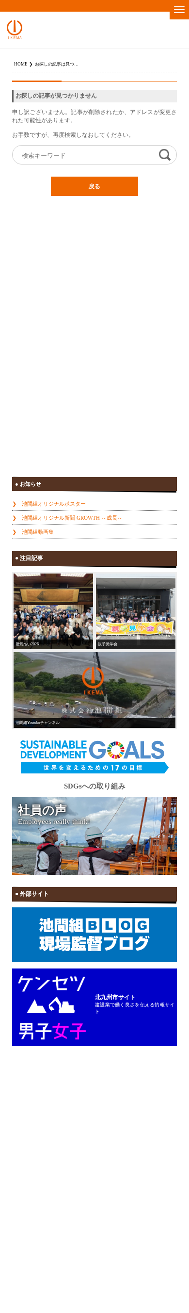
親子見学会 (107, 644)
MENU (179, 9)
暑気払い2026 (27, 644)
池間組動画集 (38, 532)
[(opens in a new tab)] (94, 690)
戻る (94, 186)
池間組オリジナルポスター (54, 504)
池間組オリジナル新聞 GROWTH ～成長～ (72, 518)
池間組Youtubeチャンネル (38, 723)
